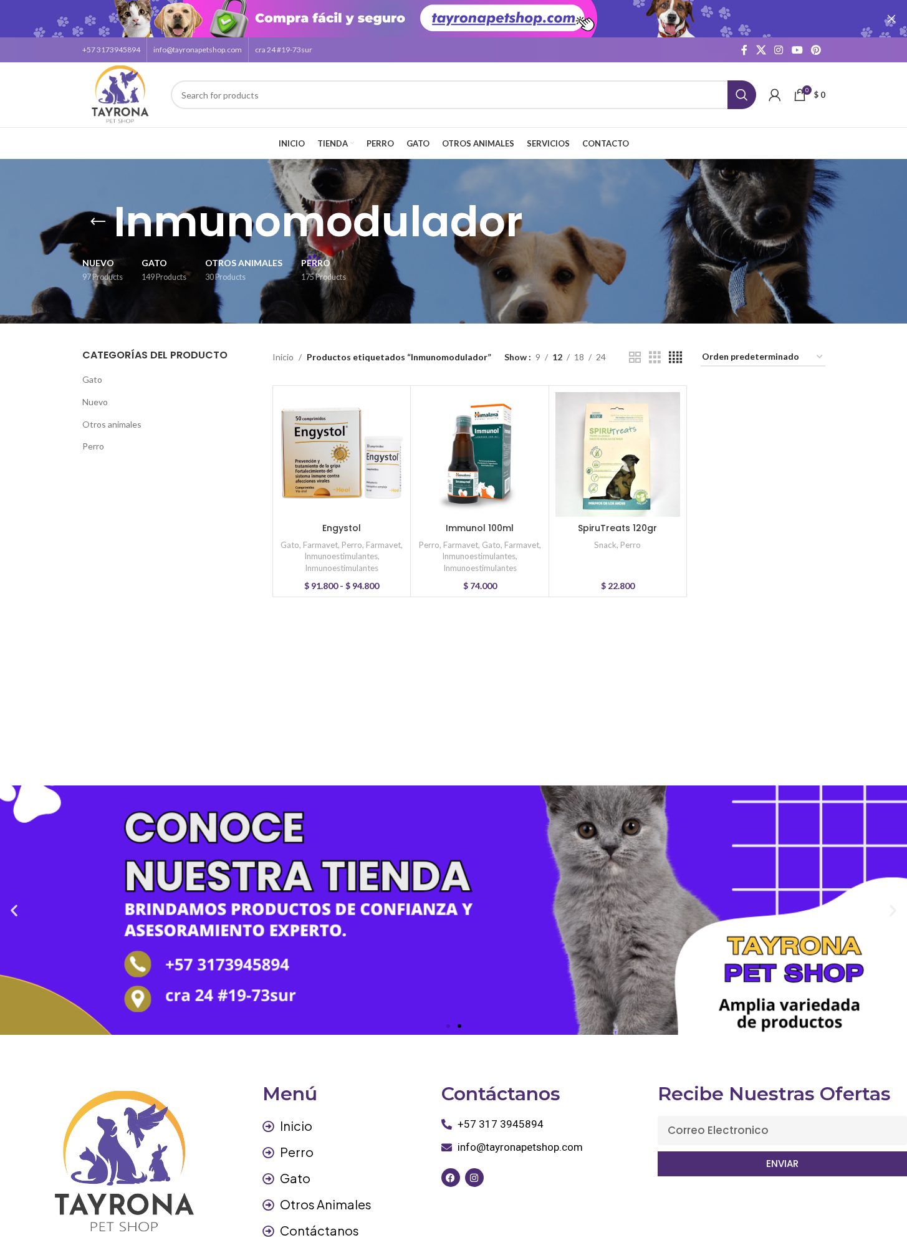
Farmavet (320, 545)
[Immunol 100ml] (479, 454)
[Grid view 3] (655, 357)
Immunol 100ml (480, 528)
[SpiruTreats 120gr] (617, 454)
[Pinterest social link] (816, 50)
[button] (14, 910)
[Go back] (97, 221)
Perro (93, 446)
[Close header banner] (891, 18)
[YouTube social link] (797, 50)
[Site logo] (120, 94)
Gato (92, 379)
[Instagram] (474, 1177)
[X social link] (761, 50)
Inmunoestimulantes (341, 556)
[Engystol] (341, 454)
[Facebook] (450, 1177)
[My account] (774, 94)
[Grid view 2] (635, 357)
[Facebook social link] (744, 50)
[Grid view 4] (675, 357)
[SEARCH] (741, 94)
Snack (605, 545)
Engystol (341, 528)
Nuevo (95, 401)
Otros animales (112, 424)
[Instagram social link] (778, 50)
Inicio (283, 357)
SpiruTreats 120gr (617, 528)
